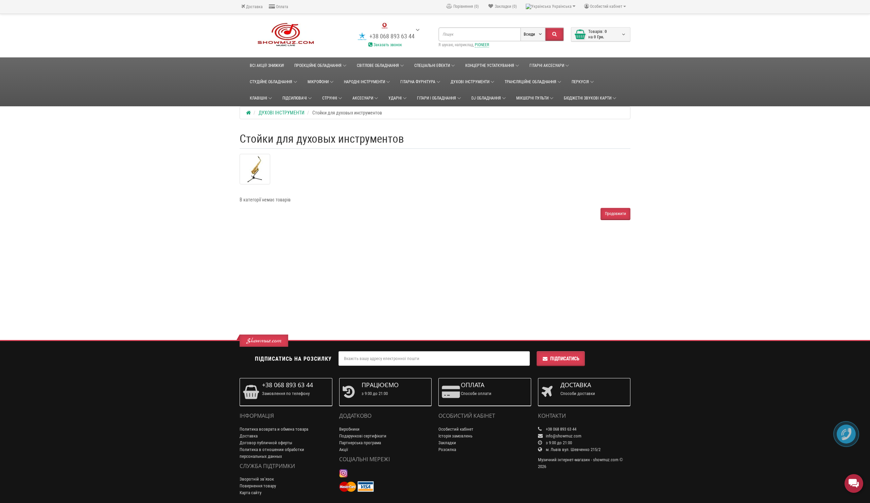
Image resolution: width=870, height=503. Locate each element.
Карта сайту (250, 492)
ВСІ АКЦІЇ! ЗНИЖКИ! (267, 65)
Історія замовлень (455, 435)
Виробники (349, 429)
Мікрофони (318, 81)
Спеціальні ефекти (432, 65)
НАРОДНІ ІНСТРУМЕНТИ (364, 81)
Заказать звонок (387, 44)
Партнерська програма (360, 442)
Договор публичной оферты (266, 442)
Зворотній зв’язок (257, 479)
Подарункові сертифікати (362, 435)
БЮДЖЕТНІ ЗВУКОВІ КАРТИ (587, 98)
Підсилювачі (294, 98)
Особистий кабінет (455, 429)
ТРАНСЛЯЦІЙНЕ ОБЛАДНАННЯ (530, 81)
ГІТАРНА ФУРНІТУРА (417, 81)
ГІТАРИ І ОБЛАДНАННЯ (436, 98)
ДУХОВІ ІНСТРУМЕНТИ (470, 81)
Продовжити (615, 213)
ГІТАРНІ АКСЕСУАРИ (546, 65)
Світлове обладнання (378, 65)
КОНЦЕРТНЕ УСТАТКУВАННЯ (489, 65)
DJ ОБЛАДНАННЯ (486, 98)
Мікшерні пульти (532, 98)
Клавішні (258, 98)
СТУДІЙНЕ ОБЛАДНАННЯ (271, 81)
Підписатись (564, 358)
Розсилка (447, 449)
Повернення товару (258, 485)
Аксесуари (362, 98)
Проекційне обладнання (318, 65)
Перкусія (580, 81)
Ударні (395, 98)
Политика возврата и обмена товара (274, 429)
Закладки (447, 442)
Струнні (329, 98)
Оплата (281, 6)
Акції (343, 449)
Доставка (254, 6)
